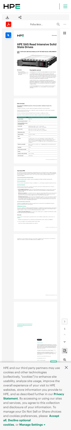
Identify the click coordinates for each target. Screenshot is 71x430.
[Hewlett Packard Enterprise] (12, 6)
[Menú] (65, 6)
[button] (66, 367)
